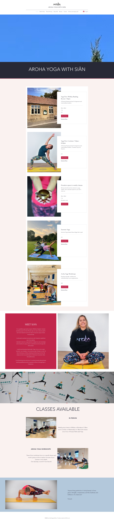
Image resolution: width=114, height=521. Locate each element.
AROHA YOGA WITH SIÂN (57, 7)
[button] (64, 116)
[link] (72, 98)
